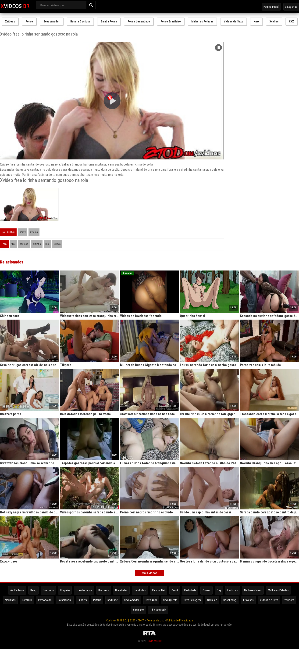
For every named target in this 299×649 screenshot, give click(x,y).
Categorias (291, 6)
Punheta (82, 600)
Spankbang (229, 600)
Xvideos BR (154, 641)
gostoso (24, 243)
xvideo (57, 243)
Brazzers (103, 590)
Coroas (206, 590)
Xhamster (138, 610)
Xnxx (256, 21)
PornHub (27, 600)
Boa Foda (48, 590)
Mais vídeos (149, 573)
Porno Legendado (139, 21)
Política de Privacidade (179, 620)
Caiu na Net (158, 590)
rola (47, 243)
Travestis (248, 600)
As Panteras (17, 590)
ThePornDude (158, 610)
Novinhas (10, 600)
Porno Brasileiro (170, 21)
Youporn (289, 600)
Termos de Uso (155, 620)
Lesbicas (232, 590)
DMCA (141, 620)
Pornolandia (64, 600)
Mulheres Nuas (253, 590)
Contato (110, 620)
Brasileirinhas (84, 590)
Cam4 (174, 590)
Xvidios (274, 21)
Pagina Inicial (271, 6)
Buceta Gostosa (80, 21)
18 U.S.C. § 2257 (126, 620)
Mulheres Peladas (202, 21)
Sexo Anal (151, 600)
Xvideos (10, 21)
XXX (291, 21)
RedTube (112, 600)
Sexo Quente (170, 600)
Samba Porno (109, 21)
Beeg (33, 590)
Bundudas (140, 590)
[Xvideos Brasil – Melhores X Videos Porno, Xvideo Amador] (15, 6)
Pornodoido (44, 600)
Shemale (212, 600)
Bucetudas (121, 590)
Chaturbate (190, 590)
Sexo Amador (51, 21)
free (13, 243)
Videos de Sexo (233, 21)
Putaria (97, 600)
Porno (29, 21)
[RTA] (149, 635)
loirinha (36, 243)
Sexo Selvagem (192, 600)
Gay (219, 590)
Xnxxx (22, 232)
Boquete (65, 590)
